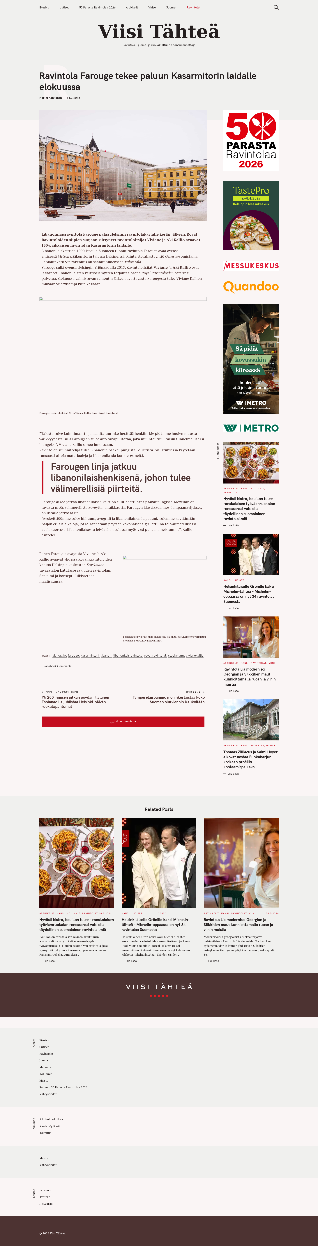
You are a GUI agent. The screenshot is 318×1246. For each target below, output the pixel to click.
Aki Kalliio (59, 655)
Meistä (43, 1080)
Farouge (73, 655)
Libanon (106, 655)
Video (152, 7)
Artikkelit (132, 7)
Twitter (44, 1197)
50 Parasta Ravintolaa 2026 (97, 7)
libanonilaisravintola (127, 655)
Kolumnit (257, 488)
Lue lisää (233, 525)
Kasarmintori (90, 655)
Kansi (245, 488)
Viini (272, 663)
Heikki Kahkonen (50, 97)
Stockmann (176, 655)
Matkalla (257, 745)
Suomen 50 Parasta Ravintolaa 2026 (63, 1087)
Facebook (45, 1190)
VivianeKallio (195, 655)
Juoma (43, 1060)
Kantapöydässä (49, 1126)
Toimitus (45, 1133)
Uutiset (64, 7)
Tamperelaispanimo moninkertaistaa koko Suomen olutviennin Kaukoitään (168, 699)
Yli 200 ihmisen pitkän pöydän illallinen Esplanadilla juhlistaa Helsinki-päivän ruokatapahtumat (75, 702)
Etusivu (44, 7)
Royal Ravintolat (155, 655)
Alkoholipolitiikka (51, 1119)
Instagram (46, 1203)
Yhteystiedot (48, 1094)
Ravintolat (193, 7)
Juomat (171, 7)
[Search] (275, 7)
